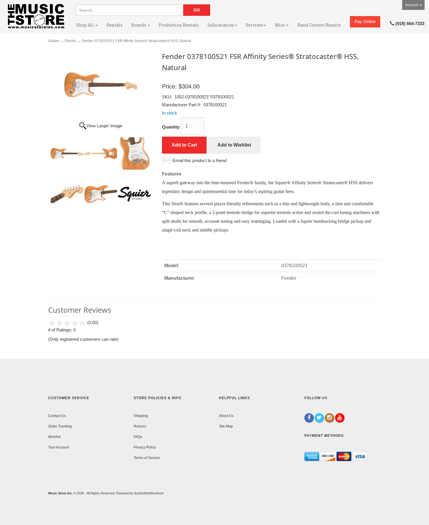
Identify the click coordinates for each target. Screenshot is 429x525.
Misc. (280, 25)
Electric (70, 41)
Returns (140, 426)
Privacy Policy (145, 447)
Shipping (141, 416)
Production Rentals (179, 25)
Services (254, 25)
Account (412, 5)
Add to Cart (184, 144)
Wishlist (54, 437)
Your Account (58, 447)
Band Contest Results (319, 25)
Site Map (226, 426)
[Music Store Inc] (36, 16)
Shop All (85, 25)
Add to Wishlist (234, 144)
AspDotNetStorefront (148, 493)
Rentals (115, 25)
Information (220, 25)
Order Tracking (60, 426)
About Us (226, 416)
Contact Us (57, 416)
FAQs (138, 437)
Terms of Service (147, 458)
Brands (139, 25)
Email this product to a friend (199, 160)
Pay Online (365, 21)
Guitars (54, 41)
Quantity (170, 126)
